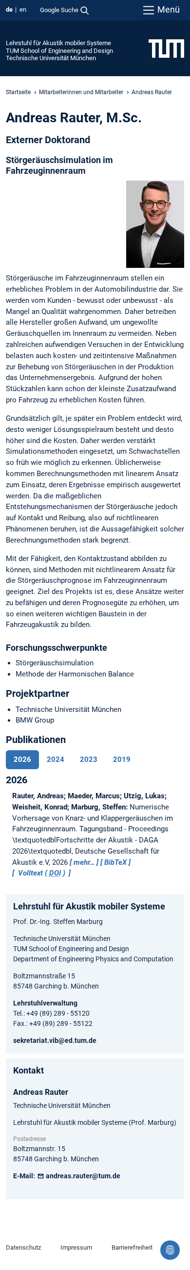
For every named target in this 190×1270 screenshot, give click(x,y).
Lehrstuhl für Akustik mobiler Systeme (58, 43)
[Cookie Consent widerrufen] (170, 1250)
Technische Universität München (51, 58)
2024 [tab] (55, 759)
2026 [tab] (22, 759)
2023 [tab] (88, 759)
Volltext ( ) (41, 873)
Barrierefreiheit (132, 1247)
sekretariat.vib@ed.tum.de (54, 1040)
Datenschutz (23, 1247)
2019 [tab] (122, 759)
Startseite (18, 92)
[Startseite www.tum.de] (166, 48)
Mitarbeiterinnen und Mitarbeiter (81, 92)
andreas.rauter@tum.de (82, 1176)
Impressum (76, 1247)
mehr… (84, 862)
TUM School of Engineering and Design (59, 50)
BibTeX (115, 862)
